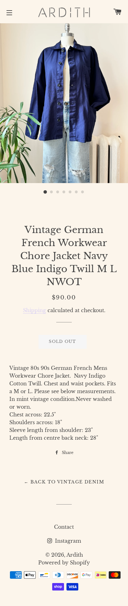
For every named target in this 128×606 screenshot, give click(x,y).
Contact (64, 527)
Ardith (74, 555)
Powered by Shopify (64, 562)
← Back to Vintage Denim (64, 482)
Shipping (34, 310)
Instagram (67, 541)
